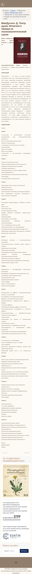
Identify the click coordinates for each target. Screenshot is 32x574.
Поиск (25, 551)
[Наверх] (29, 571)
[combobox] (11, 551)
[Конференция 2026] (16, 481)
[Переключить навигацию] (2, 4)
